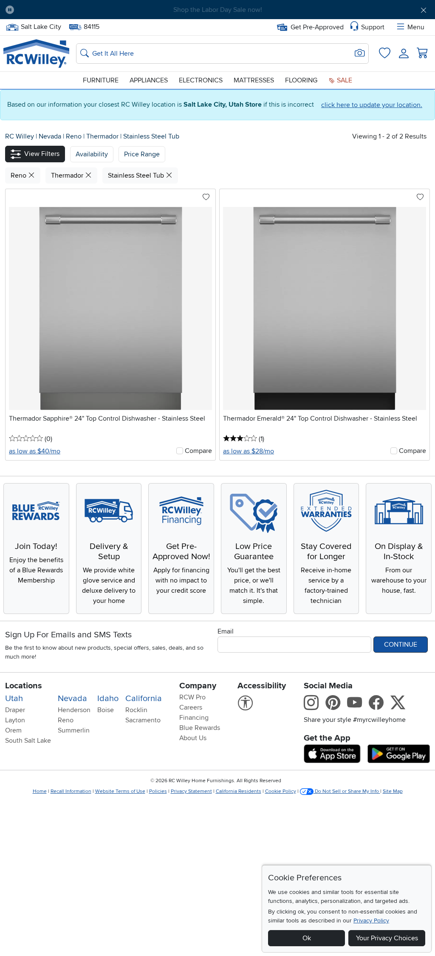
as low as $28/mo (248, 451)
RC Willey (19, 136)
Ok (306, 938)
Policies (158, 791)
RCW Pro (192, 697)
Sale (343, 80)
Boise (105, 710)
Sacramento (143, 720)
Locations (23, 686)
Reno (74, 136)
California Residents (238, 791)
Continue (400, 644)
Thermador (103, 136)
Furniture (101, 80)
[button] (54, 9)
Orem (13, 730)
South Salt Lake (28, 740)
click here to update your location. (371, 105)
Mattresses (254, 80)
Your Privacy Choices (387, 938)
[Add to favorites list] (206, 198)
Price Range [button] (142, 154)
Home (40, 791)
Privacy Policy (371, 920)
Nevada (51, 136)
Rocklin (136, 710)
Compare (198, 451)
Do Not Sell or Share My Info (347, 791)
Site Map (393, 791)
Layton (15, 720)
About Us (192, 738)
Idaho (108, 698)
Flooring (301, 80)
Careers (190, 707)
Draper (15, 710)
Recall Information (71, 791)
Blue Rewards (199, 728)
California (143, 698)
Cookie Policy (280, 791)
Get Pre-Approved (317, 27)
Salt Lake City (40, 26)
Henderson (74, 710)
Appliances (149, 80)
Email (226, 631)
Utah (14, 698)
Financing (194, 717)
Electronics (201, 80)
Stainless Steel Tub (151, 136)
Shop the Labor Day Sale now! (217, 10)
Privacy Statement (191, 791)
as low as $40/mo (34, 451)
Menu (415, 27)
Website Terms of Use (120, 791)
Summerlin (74, 730)
